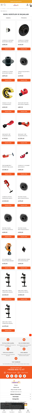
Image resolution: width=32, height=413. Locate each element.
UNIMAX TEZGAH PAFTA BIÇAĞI (23, 72)
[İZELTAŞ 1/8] (24, 93)
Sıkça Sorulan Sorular (16, 389)
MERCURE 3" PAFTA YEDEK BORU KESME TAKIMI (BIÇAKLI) (23, 291)
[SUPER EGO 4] (8, 61)
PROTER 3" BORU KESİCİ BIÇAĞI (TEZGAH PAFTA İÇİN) (8, 228)
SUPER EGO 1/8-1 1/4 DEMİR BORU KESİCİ (7, 197)
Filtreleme (24, 18)
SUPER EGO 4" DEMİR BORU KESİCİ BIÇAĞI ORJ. (7, 72)
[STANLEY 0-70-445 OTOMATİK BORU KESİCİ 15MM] (8, 93)
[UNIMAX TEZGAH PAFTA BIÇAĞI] (24, 61)
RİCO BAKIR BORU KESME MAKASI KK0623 (8, 260)
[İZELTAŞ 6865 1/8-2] (8, 155)
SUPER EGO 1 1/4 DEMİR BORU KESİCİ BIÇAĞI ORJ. (7, 41)
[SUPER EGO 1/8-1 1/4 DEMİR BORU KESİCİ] (8, 186)
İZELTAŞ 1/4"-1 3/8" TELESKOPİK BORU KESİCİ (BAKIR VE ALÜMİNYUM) (22, 135)
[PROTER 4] (24, 186)
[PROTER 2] (24, 218)
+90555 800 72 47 (16, 369)
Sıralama (8, 18)
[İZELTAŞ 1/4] (24, 124)
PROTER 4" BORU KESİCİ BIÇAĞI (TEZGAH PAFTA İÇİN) (23, 197)
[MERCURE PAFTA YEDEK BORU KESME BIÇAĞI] (24, 249)
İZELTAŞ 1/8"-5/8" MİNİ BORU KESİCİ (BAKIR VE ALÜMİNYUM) (24, 103)
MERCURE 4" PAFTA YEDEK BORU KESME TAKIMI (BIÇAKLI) (7, 291)
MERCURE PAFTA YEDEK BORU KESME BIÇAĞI (24, 260)
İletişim (16, 385)
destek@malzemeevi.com (16, 391)
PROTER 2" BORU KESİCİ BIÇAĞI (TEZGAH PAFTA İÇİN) (23, 228)
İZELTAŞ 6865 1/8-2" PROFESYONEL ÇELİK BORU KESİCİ (7, 166)
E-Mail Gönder (24, 372)
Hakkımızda (16, 387)
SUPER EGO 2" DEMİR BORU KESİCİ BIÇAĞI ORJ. (23, 41)
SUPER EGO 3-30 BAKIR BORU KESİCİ (23, 166)
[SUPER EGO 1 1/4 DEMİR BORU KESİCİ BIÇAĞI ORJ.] (8, 30)
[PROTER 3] (8, 218)
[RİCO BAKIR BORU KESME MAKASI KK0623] (8, 249)
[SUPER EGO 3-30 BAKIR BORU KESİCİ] (24, 155)
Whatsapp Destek (11, 372)
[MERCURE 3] (24, 280)
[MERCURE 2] (8, 312)
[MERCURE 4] (8, 280)
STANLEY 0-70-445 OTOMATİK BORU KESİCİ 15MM (6, 103)
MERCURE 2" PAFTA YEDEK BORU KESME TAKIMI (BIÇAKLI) (7, 322)
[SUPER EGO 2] (24, 30)
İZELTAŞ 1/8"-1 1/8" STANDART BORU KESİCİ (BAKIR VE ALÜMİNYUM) (6, 135)
